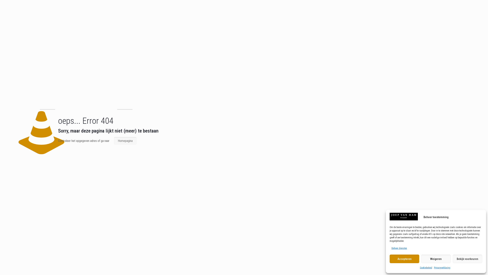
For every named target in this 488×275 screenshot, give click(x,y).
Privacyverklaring (442, 267)
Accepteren (404, 259)
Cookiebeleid (426, 267)
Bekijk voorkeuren (467, 259)
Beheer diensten (399, 248)
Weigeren (436, 259)
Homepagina (125, 141)
